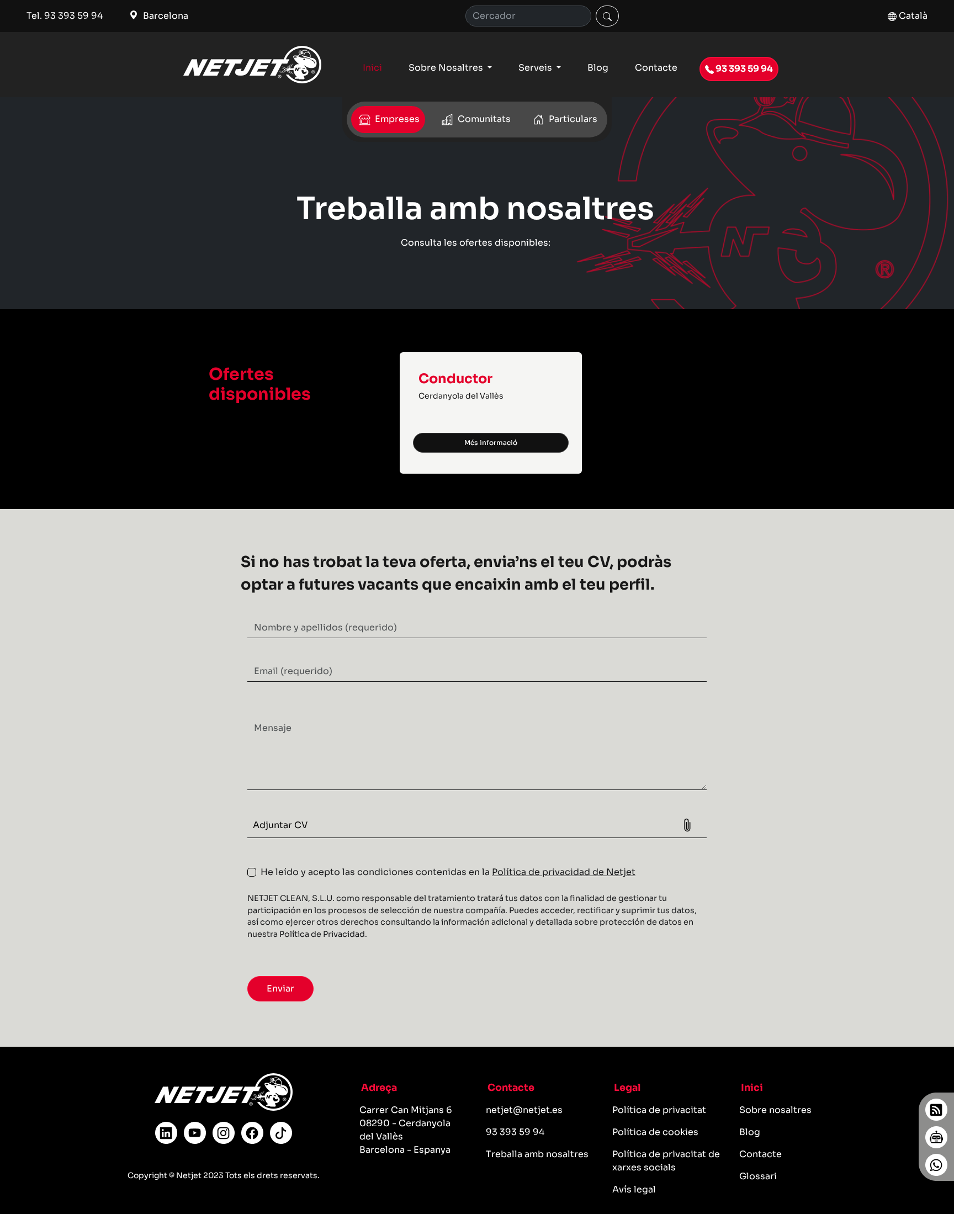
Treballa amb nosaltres (537, 1154)
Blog (597, 67)
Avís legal (634, 1189)
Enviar (280, 988)
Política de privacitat (659, 1110)
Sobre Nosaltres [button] (447, 67)
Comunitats (483, 119)
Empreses (396, 119)
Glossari (758, 1176)
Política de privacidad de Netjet (563, 872)
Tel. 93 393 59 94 (64, 16)
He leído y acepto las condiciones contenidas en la (448, 872)
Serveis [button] (536, 67)
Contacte (656, 67)
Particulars (572, 119)
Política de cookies (655, 1132)
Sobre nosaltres (775, 1110)
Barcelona (164, 16)
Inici (372, 67)
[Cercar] (607, 16)
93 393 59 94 (743, 69)
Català (912, 16)
